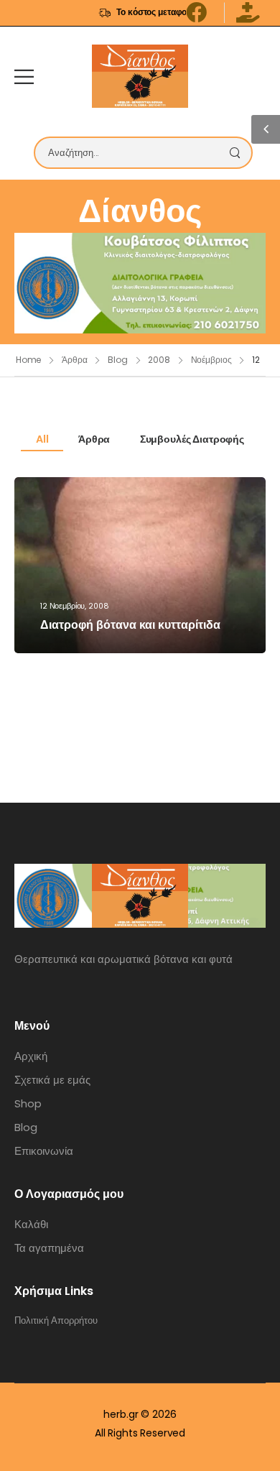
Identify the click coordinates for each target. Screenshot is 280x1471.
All (42, 439)
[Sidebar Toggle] (265, 129)
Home (29, 360)
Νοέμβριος (211, 360)
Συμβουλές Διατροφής (192, 439)
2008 (159, 360)
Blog (118, 360)
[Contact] (256, 76)
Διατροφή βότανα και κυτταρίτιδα (130, 625)
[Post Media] (140, 565)
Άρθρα (74, 360)
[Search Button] (238, 152)
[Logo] (140, 76)
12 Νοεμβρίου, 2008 (74, 606)
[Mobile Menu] (24, 76)
